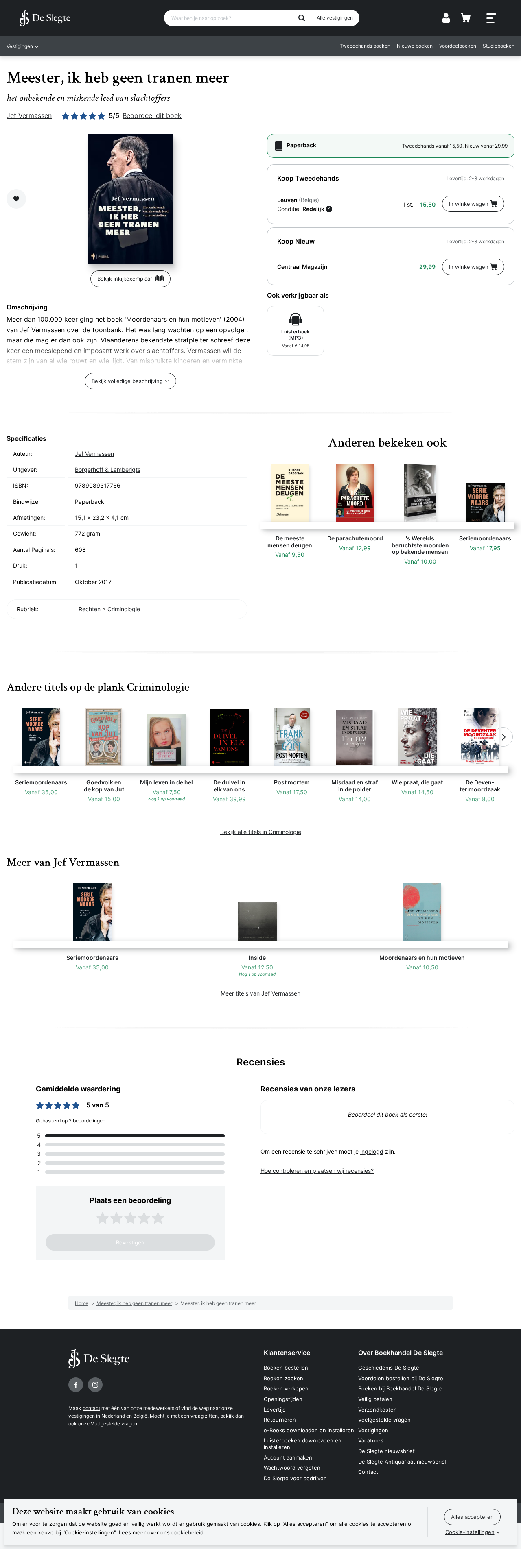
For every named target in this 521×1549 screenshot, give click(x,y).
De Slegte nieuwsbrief (386, 1451)
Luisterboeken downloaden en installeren (302, 1443)
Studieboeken (498, 46)
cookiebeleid (187, 1532)
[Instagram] (95, 1384)
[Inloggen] (446, 18)
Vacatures (370, 1440)
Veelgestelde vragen (114, 1423)
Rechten (90, 609)
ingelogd (371, 1151)
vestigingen (81, 1416)
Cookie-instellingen (470, 1532)
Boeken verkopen (286, 1388)
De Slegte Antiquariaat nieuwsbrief (402, 1461)
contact (91, 1408)
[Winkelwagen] (465, 18)
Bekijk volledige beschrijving (127, 381)
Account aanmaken (288, 1457)
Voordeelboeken (457, 46)
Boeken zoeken (283, 1378)
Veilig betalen (375, 1399)
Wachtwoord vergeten (292, 1467)
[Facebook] (75, 1384)
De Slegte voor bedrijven (295, 1478)
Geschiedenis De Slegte (388, 1367)
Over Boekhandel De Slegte (400, 1353)
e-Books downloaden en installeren (309, 1430)
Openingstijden (283, 1399)
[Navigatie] (491, 18)
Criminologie (123, 609)
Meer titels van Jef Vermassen (260, 993)
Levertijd (275, 1409)
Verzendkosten (377, 1409)
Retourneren (280, 1419)
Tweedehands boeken (365, 46)
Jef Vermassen (29, 115)
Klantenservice (287, 1353)
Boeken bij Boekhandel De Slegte (400, 1388)
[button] (18, 737)
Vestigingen (373, 1430)
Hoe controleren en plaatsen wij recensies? (317, 1170)
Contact (368, 1471)
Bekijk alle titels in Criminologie (260, 831)
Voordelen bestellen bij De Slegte (400, 1378)
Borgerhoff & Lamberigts (107, 469)
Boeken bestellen (286, 1367)
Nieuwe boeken (415, 46)
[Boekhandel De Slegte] (45, 18)
